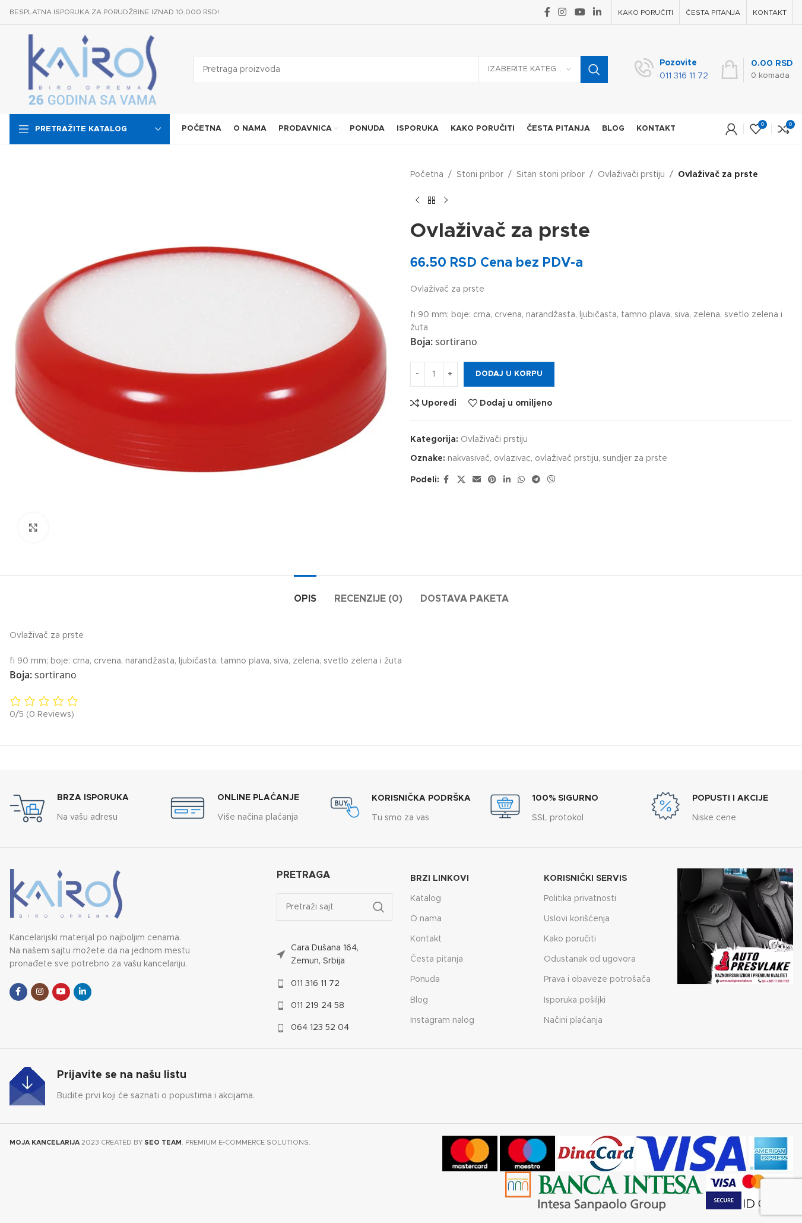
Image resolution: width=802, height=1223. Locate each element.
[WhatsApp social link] (521, 480)
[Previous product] (417, 200)
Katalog (425, 899)
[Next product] (446, 200)
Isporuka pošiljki (575, 1000)
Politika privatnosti (580, 899)
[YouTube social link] (579, 12)
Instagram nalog (442, 1020)
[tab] (305, 593)
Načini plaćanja (573, 1020)
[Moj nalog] (731, 129)
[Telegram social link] (536, 480)
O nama (426, 919)
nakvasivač (469, 458)
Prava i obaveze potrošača (597, 979)
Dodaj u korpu (509, 374)
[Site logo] (92, 69)
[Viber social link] (551, 480)
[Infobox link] (671, 69)
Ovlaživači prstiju (631, 174)
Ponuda (425, 979)
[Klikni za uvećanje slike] (33, 527)
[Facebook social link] (547, 12)
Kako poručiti (570, 939)
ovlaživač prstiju (566, 458)
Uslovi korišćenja (577, 919)
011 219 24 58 (317, 1005)
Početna (426, 174)
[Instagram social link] (562, 12)
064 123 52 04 (320, 1027)
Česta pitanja (436, 959)
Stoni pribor (480, 174)
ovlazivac (512, 458)
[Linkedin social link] (597, 12)
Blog (419, 1000)
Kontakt (426, 939)
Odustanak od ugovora (590, 959)
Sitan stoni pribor (550, 174)
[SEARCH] (594, 69)
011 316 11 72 (315, 983)
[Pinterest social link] (492, 480)
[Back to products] (431, 200)
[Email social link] (476, 480)
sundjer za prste (635, 458)
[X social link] (461, 480)
